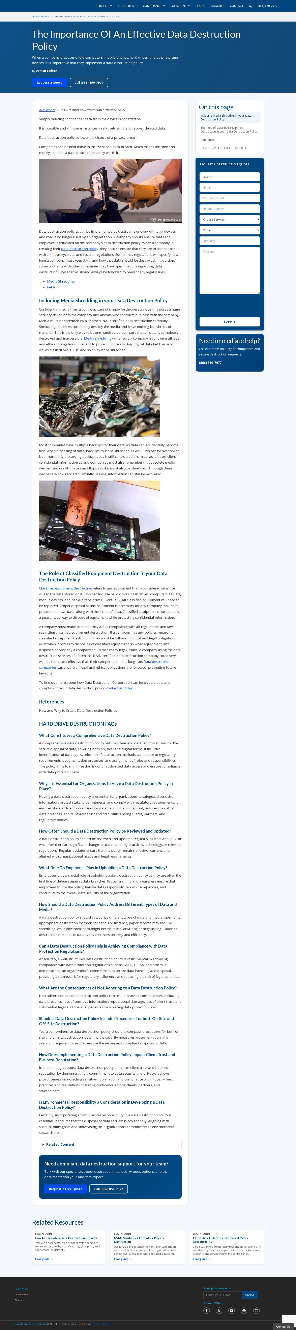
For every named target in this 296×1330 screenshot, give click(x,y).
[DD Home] (37, 6)
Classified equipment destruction (65, 588)
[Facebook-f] (206, 1310)
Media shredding (97, 338)
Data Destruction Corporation (31, 1323)
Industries (125, 6)
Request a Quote (49, 82)
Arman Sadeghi (47, 71)
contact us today (119, 688)
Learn (200, 6)
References (208, 140)
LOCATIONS (178, 6)
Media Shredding (61, 281)
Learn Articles (40, 16)
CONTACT (236, 6)
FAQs (51, 287)
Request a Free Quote (65, 1189)
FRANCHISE (217, 6)
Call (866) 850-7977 (89, 82)
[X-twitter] (219, 1310)
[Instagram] (256, 1310)
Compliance (152, 6)
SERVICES (102, 6)
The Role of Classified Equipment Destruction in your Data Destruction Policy (229, 129)
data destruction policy (79, 248)
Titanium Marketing (102, 1323)
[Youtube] (231, 1310)
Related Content (60, 1144)
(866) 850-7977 (267, 6)
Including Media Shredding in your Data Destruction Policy (226, 117)
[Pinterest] (244, 1310)
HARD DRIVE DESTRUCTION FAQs (223, 148)
